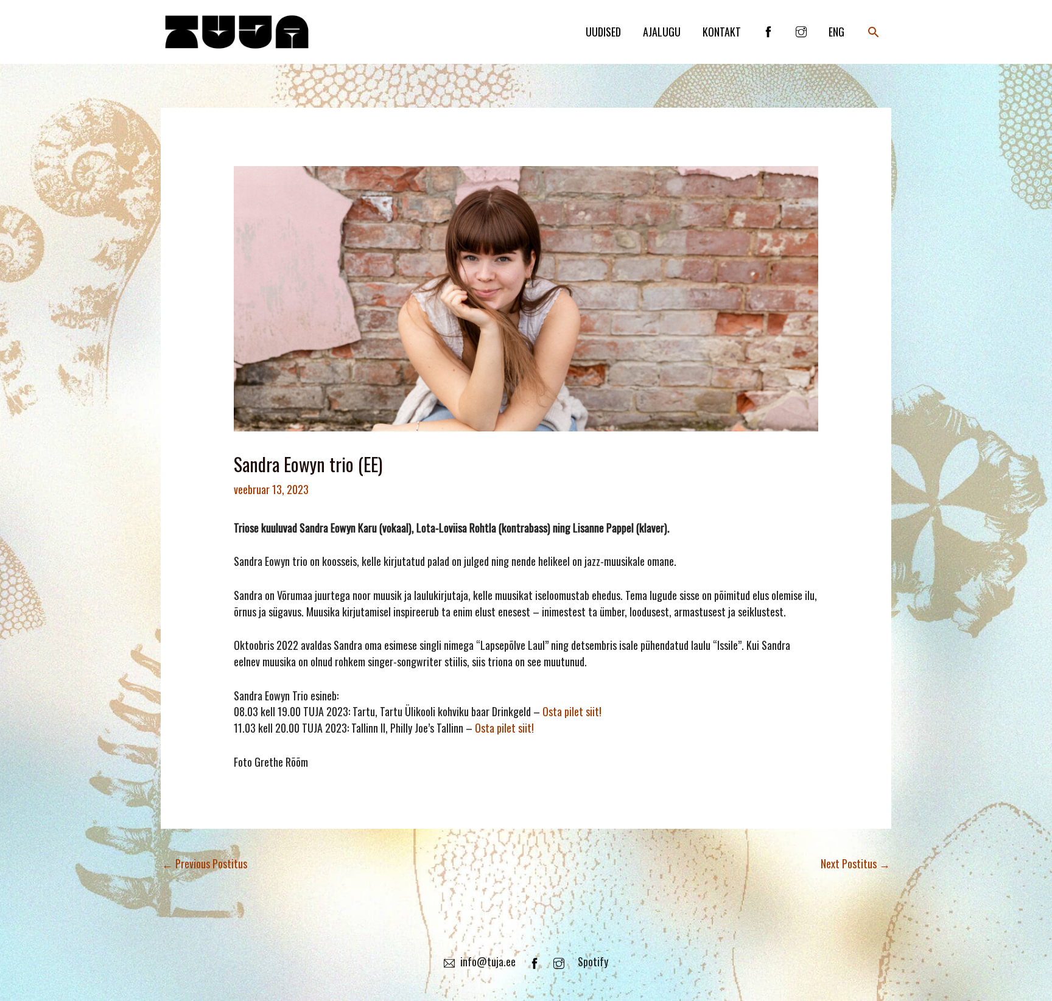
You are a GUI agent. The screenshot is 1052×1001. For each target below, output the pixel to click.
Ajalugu (662, 32)
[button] (873, 32)
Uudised (603, 32)
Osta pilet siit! (571, 711)
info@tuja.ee (488, 961)
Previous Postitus (204, 863)
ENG (836, 32)
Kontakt (722, 32)
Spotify (593, 961)
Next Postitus (855, 863)
